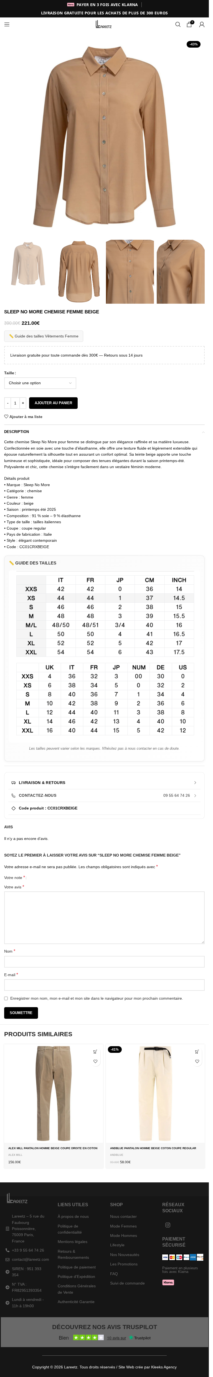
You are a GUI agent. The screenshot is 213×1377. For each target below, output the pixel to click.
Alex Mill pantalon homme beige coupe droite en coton (52, 1148)
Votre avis (14, 887)
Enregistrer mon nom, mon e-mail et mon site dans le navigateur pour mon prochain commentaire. (96, 998)
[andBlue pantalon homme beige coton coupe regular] (155, 1093)
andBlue (116, 1155)
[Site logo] (104, 24)
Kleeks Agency (164, 1367)
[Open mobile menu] (6, 24)
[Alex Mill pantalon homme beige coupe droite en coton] (53, 1093)
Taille (9, 373)
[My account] (201, 24)
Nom (9, 951)
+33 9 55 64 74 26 (28, 1250)
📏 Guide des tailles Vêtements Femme (43, 336)
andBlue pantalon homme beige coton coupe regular (153, 1148)
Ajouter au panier (53, 403)
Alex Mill (15, 1155)
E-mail (11, 974)
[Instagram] (167, 1225)
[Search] (178, 24)
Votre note (14, 877)
